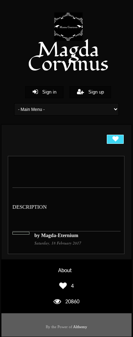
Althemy (80, 327)
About (65, 271)
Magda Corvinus (68, 57)
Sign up (94, 92)
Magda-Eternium (59, 235)
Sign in (47, 92)
